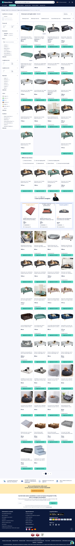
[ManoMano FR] (27, 529)
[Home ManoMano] (7, 2)
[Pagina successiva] (50, 474)
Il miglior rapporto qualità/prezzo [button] (46, 205)
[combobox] (68, 14)
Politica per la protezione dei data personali (35, 540)
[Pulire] (53, 2)
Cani (10, 10)
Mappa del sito (15, 540)
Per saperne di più (49, 507)
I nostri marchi (28, 519)
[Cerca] (16, 2)
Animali (7, 10)
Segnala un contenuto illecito (7, 520)
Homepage (3, 10)
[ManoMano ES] (35, 529)
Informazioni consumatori (67, 540)
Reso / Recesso (5, 515)
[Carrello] (72, 2)
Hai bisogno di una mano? (7, 517)
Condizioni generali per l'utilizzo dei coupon (10, 527)
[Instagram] (56, 525)
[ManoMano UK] (29, 529)
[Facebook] (53, 525)
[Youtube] (59, 525)
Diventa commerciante (6, 522)
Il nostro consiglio (29, 513)
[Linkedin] (50, 525)
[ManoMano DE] (32, 529)
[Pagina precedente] (43, 474)
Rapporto (34, 542)
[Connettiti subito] (69, 2)
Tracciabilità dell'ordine (6, 513)
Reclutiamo (4, 524)
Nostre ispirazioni (29, 520)
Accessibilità (39, 542)
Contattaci (4, 519)
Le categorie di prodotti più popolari (33, 515)
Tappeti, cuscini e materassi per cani (23, 10)
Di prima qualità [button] (63, 205)
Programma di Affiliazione (7, 526)
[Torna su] (71, 529)
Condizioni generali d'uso (56, 540)
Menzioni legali (22, 540)
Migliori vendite (29, 522)
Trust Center (47, 540)
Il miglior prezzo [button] (30, 205)
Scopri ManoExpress (30, 524)
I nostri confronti (29, 517)
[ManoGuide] (72, 543)
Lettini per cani (13, 10)
